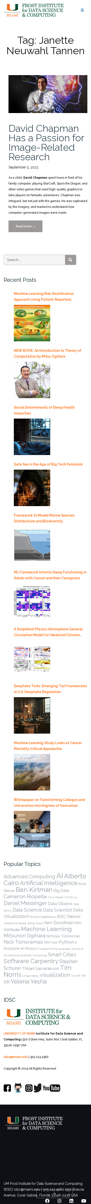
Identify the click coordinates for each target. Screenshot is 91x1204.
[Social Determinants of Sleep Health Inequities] (32, 437)
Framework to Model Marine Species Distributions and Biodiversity (44, 518)
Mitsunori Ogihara (24, 936)
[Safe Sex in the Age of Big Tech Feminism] (32, 488)
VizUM (75, 975)
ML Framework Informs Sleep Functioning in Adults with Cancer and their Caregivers (50, 575)
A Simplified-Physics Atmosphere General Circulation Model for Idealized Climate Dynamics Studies (48, 632)
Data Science (27, 910)
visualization (55, 975)
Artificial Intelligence (48, 883)
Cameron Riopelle (25, 896)
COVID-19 (71, 897)
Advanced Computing (29, 876)
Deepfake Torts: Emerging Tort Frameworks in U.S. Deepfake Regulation (50, 689)
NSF (55, 942)
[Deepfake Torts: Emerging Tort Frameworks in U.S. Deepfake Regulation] (32, 715)
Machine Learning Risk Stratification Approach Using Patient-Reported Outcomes (44, 297)
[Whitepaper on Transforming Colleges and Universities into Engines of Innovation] (32, 829)
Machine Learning (46, 928)
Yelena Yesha (29, 981)
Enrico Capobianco (43, 917)
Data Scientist (57, 910)
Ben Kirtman (34, 889)
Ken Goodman (59, 922)
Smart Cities (62, 955)
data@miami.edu (16, 1057)
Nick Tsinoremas (23, 942)
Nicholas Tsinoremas (63, 936)
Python (66, 942)
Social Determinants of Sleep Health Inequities (44, 410)
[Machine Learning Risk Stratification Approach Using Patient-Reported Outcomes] (32, 323)
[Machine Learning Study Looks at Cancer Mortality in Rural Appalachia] (32, 772)
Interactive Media (15, 923)
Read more (29, 228)
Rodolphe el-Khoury (20, 948)
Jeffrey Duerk (35, 923)
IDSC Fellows (69, 916)
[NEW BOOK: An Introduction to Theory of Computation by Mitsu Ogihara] (32, 380)
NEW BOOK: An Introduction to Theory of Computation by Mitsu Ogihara (47, 353)
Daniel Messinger (25, 903)
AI (59, 875)
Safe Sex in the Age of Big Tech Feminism (48, 464)
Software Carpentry (31, 961)
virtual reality (30, 975)
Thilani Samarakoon (40, 968)
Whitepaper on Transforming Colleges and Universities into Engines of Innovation (49, 803)
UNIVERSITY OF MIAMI (19, 1033)
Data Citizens (60, 903)
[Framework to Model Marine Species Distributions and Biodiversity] (32, 545)
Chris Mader (56, 897)
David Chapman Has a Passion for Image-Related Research (46, 142)
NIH (47, 942)
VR (83, 975)
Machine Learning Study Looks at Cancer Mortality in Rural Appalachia (48, 746)
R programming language (54, 948)
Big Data (61, 890)
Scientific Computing (34, 955)
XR (7, 982)
